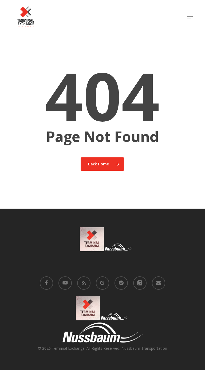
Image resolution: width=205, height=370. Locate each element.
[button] (190, 16)
